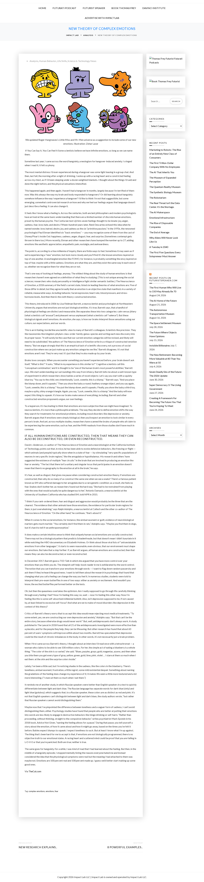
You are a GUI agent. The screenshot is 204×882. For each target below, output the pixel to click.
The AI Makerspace (159, 212)
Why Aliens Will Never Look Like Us (163, 239)
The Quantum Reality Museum (164, 186)
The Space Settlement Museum (165, 323)
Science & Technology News (82, 61)
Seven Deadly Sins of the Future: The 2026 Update (165, 373)
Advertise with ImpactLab (102, 17)
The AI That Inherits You (161, 172)
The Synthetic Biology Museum (165, 192)
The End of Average (159, 232)
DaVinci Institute (153, 8)
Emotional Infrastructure (162, 217)
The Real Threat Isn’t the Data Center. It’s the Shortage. (164, 205)
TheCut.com (35, 771)
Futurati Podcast (64, 8)
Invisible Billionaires (159, 345)
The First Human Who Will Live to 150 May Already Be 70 (165, 289)
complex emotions (37, 791)
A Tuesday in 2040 (158, 247)
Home (42, 8)
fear (56, 791)
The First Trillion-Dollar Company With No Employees (164, 164)
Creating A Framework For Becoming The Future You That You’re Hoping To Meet (165, 402)
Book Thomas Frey (123, 8)
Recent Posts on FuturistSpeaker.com (163, 279)
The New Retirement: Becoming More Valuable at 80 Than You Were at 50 (165, 358)
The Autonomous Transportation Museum (161, 311)
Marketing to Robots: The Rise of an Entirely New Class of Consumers (165, 153)
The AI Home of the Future (163, 300)
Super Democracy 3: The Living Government (165, 387)
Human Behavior (47, 61)
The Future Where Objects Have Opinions (163, 334)
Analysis (34, 61)
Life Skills (62, 61)
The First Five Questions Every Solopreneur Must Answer (165, 254)
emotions (50, 791)
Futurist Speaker (94, 8)
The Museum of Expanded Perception (162, 179)
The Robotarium (157, 197)
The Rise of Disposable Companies (161, 225)
